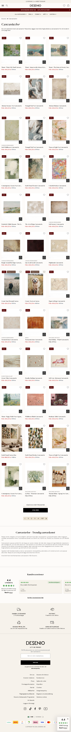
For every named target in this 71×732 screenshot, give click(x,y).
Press (32, 681)
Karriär (32, 687)
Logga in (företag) (28, 703)
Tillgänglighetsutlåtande (26, 694)
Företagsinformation (28, 684)
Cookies (39, 687)
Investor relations (28, 678)
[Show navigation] (3, 5)
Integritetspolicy (42, 690)
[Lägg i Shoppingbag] (20, 62)
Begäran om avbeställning (45, 694)
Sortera (52, 14)
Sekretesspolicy (35, 668)
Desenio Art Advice (42, 675)
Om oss (32, 675)
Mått (44, 14)
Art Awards (31, 700)
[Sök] (7, 5)
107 (42, 518)
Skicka (35, 662)
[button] (63, 724)
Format (37, 14)
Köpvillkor (40, 684)
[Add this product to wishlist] (20, 38)
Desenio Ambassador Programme (24, 697)
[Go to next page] (46, 518)
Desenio (4, 19)
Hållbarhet (31, 690)
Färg (30, 14)
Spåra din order (41, 681)
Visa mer (35, 510)
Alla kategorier (20, 14)
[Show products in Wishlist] (64, 5)
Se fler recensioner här (35, 598)
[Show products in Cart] (68, 5)
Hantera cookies (42, 697)
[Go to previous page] (25, 518)
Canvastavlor (13, 19)
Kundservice (40, 678)
